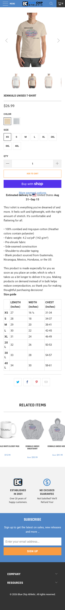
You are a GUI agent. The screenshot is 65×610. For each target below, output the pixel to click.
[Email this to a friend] (46, 382)
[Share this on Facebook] (27, 382)
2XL (53, 137)
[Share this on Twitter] (18, 382)
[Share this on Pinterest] (37, 382)
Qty (6, 156)
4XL (17, 146)
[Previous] (7, 40)
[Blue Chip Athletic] (32, 3)
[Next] (58, 40)
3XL (8, 146)
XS (7, 137)
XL (43, 137)
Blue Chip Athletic (27, 594)
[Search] (52, 3)
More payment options (32, 192)
